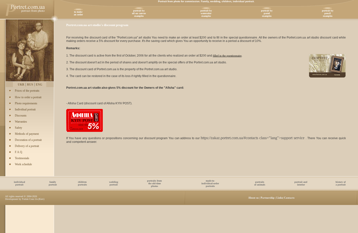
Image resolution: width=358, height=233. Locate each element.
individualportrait (19, 183)
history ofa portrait (341, 183)
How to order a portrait (28, 97)
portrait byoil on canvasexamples (139, 13)
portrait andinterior (300, 183)
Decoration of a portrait (28, 140)
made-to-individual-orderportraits (210, 183)
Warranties (21, 121)
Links (279, 197)
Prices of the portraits (27, 90)
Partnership (267, 197)
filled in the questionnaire (227, 55)
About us (253, 197)
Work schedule (23, 164)
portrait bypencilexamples (327, 13)
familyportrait (53, 183)
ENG (39, 84)
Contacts (289, 197)
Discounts (21, 115)
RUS (30, 84)
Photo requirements (26, 103)
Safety (18, 127)
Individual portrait (25, 109)
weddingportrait (113, 183)
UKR (21, 84)
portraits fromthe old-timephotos (154, 183)
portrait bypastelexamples (267, 13)
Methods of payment (27, 134)
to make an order (78, 13)
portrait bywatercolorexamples (206, 13)
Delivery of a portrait (27, 146)
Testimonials (22, 158)
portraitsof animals (259, 183)
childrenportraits (82, 183)
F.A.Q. (19, 152)
